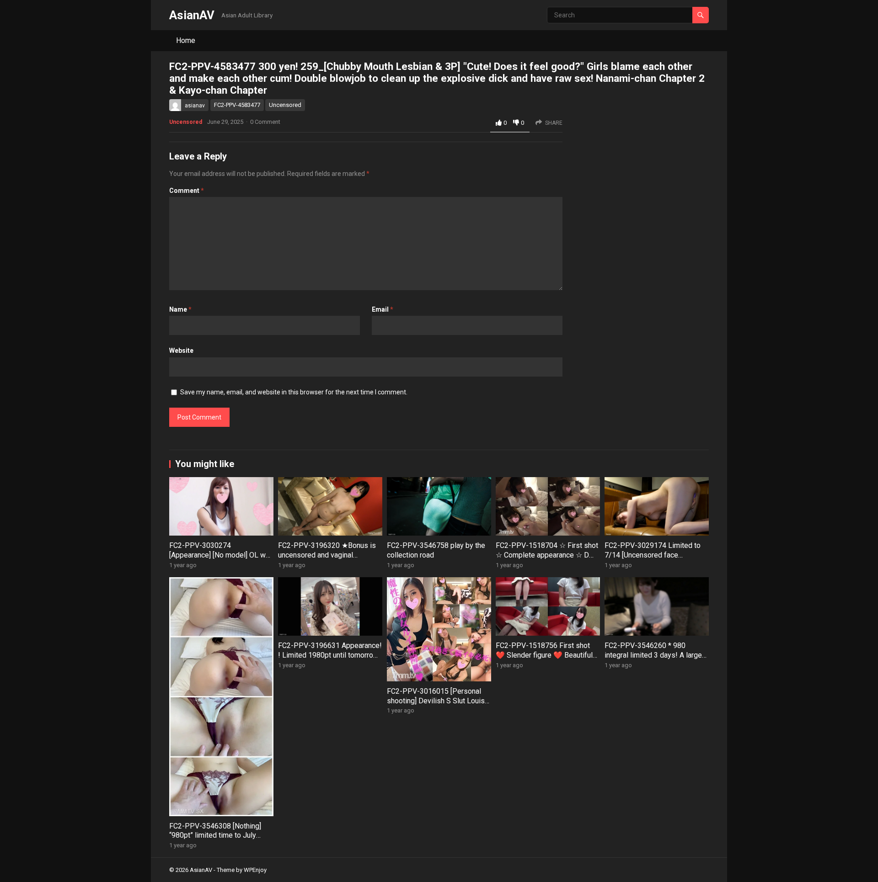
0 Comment (265, 121)
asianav (195, 105)
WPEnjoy (255, 869)
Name (180, 309)
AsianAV (191, 15)
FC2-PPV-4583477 (237, 104)
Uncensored (285, 104)
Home (185, 40)
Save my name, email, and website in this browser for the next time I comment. (293, 392)
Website (181, 350)
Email (382, 309)
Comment (186, 190)
